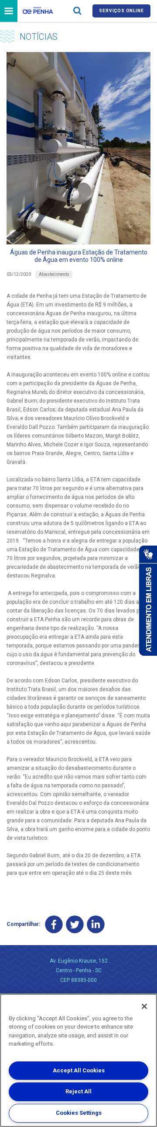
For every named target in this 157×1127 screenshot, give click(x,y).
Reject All (78, 1091)
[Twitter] (75, 924)
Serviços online (121, 10)
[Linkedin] (96, 924)
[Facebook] (54, 924)
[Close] (144, 1006)
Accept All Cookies (79, 1070)
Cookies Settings (79, 1113)
